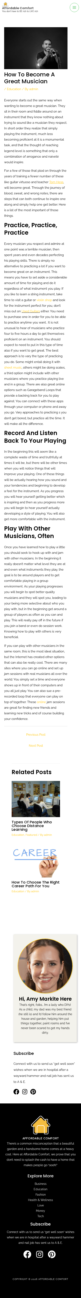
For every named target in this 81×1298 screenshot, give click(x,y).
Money (40, 1210)
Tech (40, 1216)
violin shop (44, 300)
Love (40, 1205)
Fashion (41, 1194)
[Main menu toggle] (74, 7)
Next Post (36, 745)
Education (14, 89)
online (42, 702)
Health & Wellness (40, 1200)
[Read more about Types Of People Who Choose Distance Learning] (36, 798)
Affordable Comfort (18, 8)
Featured (31, 834)
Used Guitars (31, 311)
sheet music (13, 367)
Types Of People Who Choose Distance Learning (32, 825)
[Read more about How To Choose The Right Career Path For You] (36, 861)
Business (41, 1183)
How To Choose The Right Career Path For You (36, 884)
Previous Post (35, 734)
